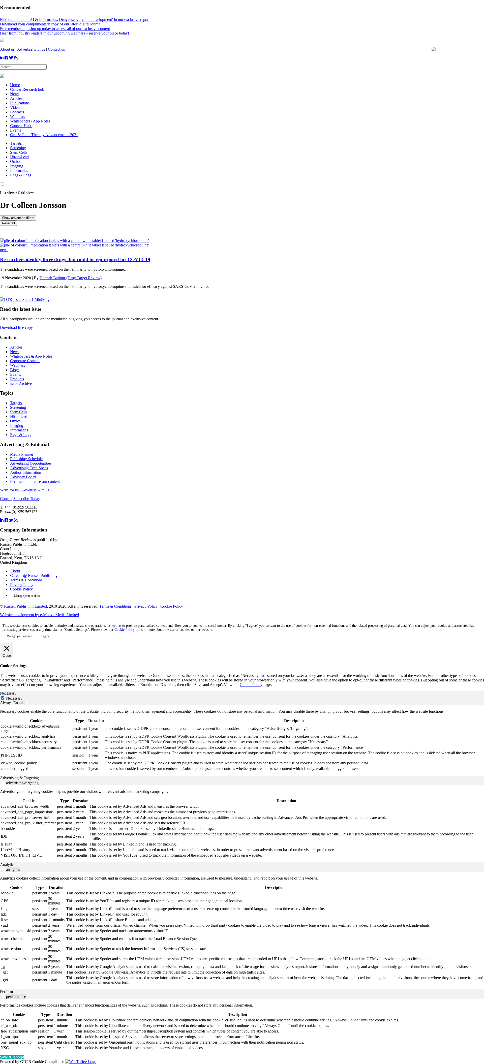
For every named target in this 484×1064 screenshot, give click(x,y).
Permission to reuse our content (35, 481)
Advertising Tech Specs (29, 468)
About (15, 571)
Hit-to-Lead (19, 157)
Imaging (16, 166)
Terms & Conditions (26, 580)
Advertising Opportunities (30, 463)
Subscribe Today (26, 498)
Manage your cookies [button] (27, 596)
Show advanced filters (18, 218)
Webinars (17, 365)
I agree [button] (45, 636)
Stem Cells (18, 152)
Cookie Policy (21, 589)
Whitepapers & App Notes (31, 356)
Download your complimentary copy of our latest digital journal (50, 24)
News (14, 352)
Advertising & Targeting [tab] (19, 778)
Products (17, 379)
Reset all (8, 223)
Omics (15, 161)
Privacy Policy (21, 584)
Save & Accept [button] (12, 1057)
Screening (18, 148)
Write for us (9, 490)
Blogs (14, 370)
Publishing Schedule (26, 459)
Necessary (14, 698)
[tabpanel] (242, 740)
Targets (16, 143)
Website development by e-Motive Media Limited (39, 615)
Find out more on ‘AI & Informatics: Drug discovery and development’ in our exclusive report (74, 19)
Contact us (56, 49)
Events (15, 374)
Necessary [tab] (8, 693)
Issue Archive (21, 383)
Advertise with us (31, 49)
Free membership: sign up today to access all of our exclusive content (55, 28)
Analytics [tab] (7, 864)
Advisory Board (23, 477)
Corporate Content (25, 361)
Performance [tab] (10, 991)
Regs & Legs (20, 175)
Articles (16, 347)
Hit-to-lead (18, 416)
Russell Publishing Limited (25, 606)
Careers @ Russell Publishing (33, 575)
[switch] (2, 782)
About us (7, 49)
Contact (6, 498)
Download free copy (16, 327)
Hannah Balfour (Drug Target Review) (71, 278)
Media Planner (21, 454)
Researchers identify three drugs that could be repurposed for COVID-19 (75, 259)
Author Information (25, 472)
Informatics (19, 170)
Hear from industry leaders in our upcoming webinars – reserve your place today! (64, 33)
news (4, 249)
